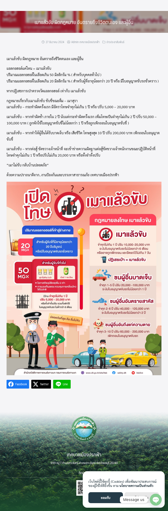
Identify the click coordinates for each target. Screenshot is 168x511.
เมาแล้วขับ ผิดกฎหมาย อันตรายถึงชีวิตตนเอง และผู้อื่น (84, 21)
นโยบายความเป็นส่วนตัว (136, 485)
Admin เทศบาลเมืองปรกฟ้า (85, 42)
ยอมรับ (105, 497)
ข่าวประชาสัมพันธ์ (115, 42)
